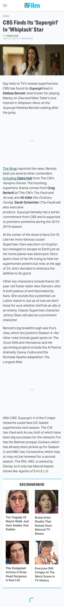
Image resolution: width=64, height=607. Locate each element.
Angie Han (12, 35)
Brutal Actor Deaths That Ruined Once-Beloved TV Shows (44, 526)
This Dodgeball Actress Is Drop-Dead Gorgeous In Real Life (16, 574)
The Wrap (10, 168)
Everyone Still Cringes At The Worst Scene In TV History (45, 574)
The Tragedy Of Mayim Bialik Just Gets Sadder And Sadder (17, 523)
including (17, 178)
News (6, 16)
